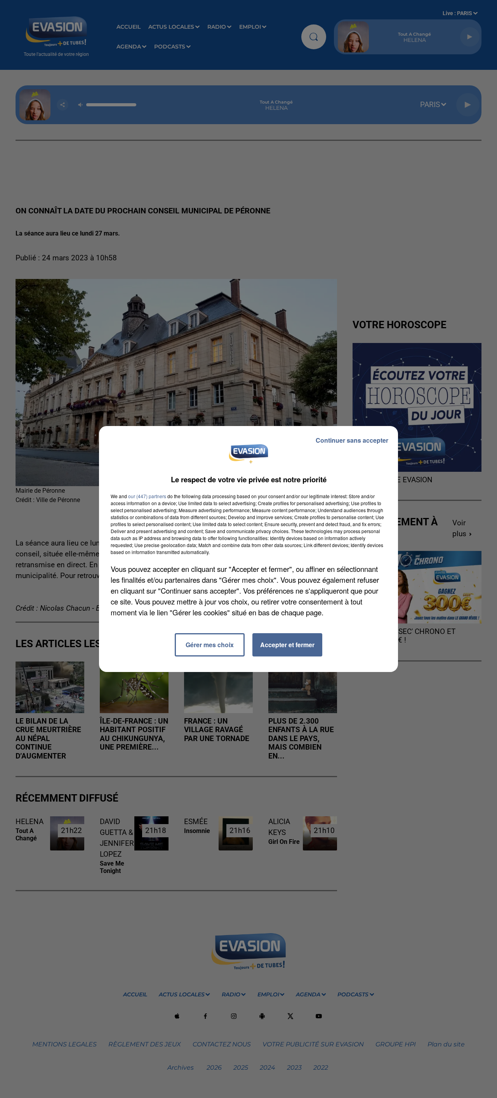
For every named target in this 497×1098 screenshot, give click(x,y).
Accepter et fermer (287, 644)
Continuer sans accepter (352, 440)
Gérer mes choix (210, 644)
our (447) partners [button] (147, 496)
